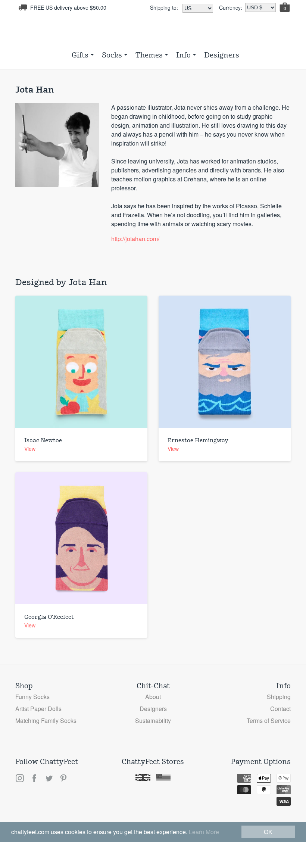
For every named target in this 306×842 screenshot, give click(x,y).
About (153, 696)
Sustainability (153, 720)
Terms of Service (269, 720)
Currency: (230, 7)
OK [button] (268, 831)
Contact (280, 708)
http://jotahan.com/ (135, 238)
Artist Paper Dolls (38, 708)
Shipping (279, 696)
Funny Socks (32, 696)
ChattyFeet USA (153, 32)
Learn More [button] (204, 831)
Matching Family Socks (45, 720)
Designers (221, 54)
